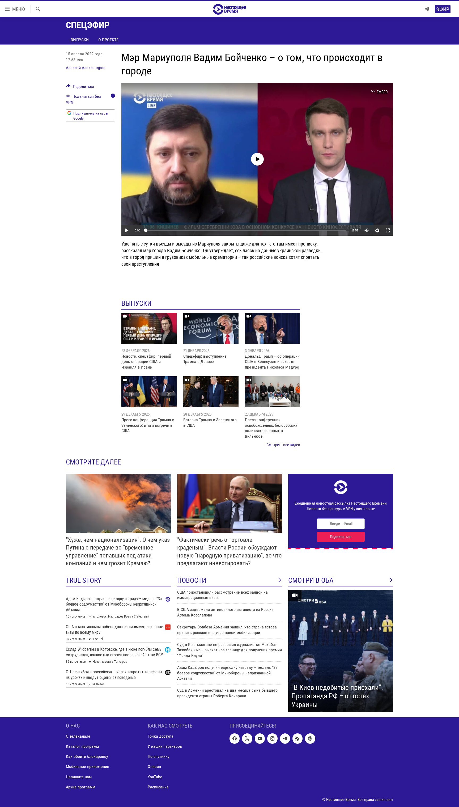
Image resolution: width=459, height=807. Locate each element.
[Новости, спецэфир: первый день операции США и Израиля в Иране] (149, 328)
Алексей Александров (85, 67)
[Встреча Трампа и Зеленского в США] (211, 391)
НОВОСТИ (191, 580)
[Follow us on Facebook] (235, 739)
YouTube (155, 776)
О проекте (108, 39)
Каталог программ (82, 746)
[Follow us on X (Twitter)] (247, 739)
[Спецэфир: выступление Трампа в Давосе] (211, 328)
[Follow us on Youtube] (260, 739)
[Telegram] (426, 9)
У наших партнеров (165, 746)
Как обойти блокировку (87, 756)
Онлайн (154, 766)
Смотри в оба (311, 580)
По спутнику (158, 756)
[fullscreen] (387, 230)
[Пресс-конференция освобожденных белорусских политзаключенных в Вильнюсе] (272, 391)
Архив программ (80, 786)
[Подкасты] (310, 739)
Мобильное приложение (87, 766)
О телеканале (78, 736)
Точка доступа (160, 736)
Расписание (158, 786)
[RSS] (297, 739)
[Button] (80, 88)
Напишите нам (79, 776)
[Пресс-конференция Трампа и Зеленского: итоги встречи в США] (149, 391)
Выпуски (80, 39)
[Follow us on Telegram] (285, 739)
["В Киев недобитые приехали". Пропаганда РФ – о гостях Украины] (340, 651)
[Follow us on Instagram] (272, 739)
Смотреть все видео (283, 444)
